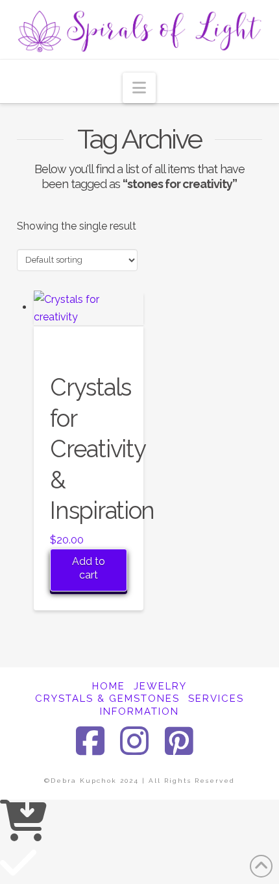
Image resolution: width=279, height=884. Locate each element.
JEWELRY (160, 686)
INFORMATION (139, 711)
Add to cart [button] (88, 568)
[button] (139, 88)
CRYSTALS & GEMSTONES (107, 698)
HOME (108, 686)
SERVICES (216, 698)
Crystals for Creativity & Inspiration (102, 449)
